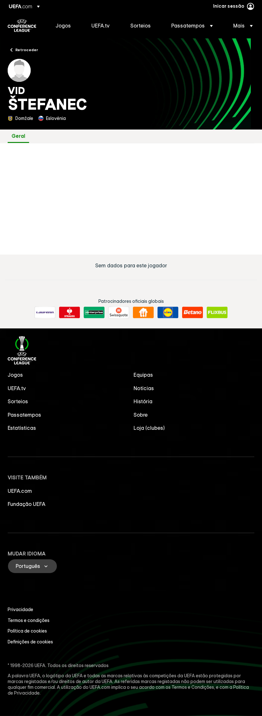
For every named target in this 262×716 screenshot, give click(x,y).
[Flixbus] (217, 312)
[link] (63, 26)
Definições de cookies (30, 641)
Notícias (144, 388)
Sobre (141, 415)
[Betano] (192, 312)
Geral (18, 136)
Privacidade (20, 609)
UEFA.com (20, 491)
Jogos (15, 375)
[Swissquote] (118, 312)
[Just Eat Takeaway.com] (143, 312)
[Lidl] (168, 312)
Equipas (143, 375)
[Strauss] (69, 312)
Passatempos (24, 415)
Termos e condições (29, 620)
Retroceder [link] (26, 49)
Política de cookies (27, 630)
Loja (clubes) (149, 428)
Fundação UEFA (26, 504)
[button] (192, 26)
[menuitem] (65, 26)
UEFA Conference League (22, 25)
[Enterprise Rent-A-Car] (94, 312)
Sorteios (18, 401)
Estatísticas (22, 428)
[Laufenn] (45, 312)
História (143, 401)
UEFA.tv (17, 388)
